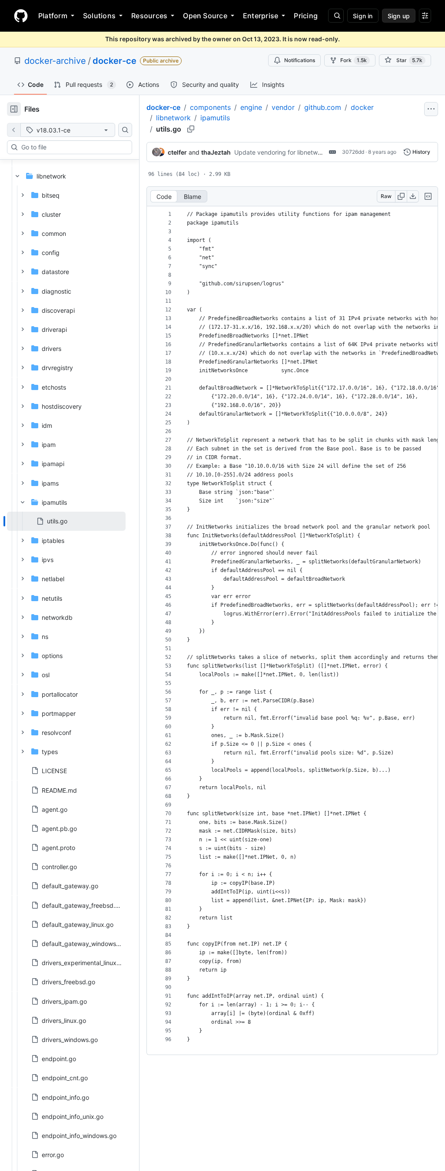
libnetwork (173, 117)
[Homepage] (21, 16)
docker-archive (55, 61)
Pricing (306, 15)
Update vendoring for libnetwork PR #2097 (295, 152)
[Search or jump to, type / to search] (336, 16)
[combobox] (73, 147)
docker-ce (114, 61)
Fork (353, 60)
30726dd (353, 152)
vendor (283, 107)
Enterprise (260, 15)
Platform (52, 15)
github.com (322, 107)
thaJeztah (216, 152)
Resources (149, 15)
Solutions (99, 15)
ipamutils (215, 117)
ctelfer (177, 152)
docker (362, 107)
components (210, 107)
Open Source (205, 15)
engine (251, 107)
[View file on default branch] (14, 130)
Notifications (299, 60)
